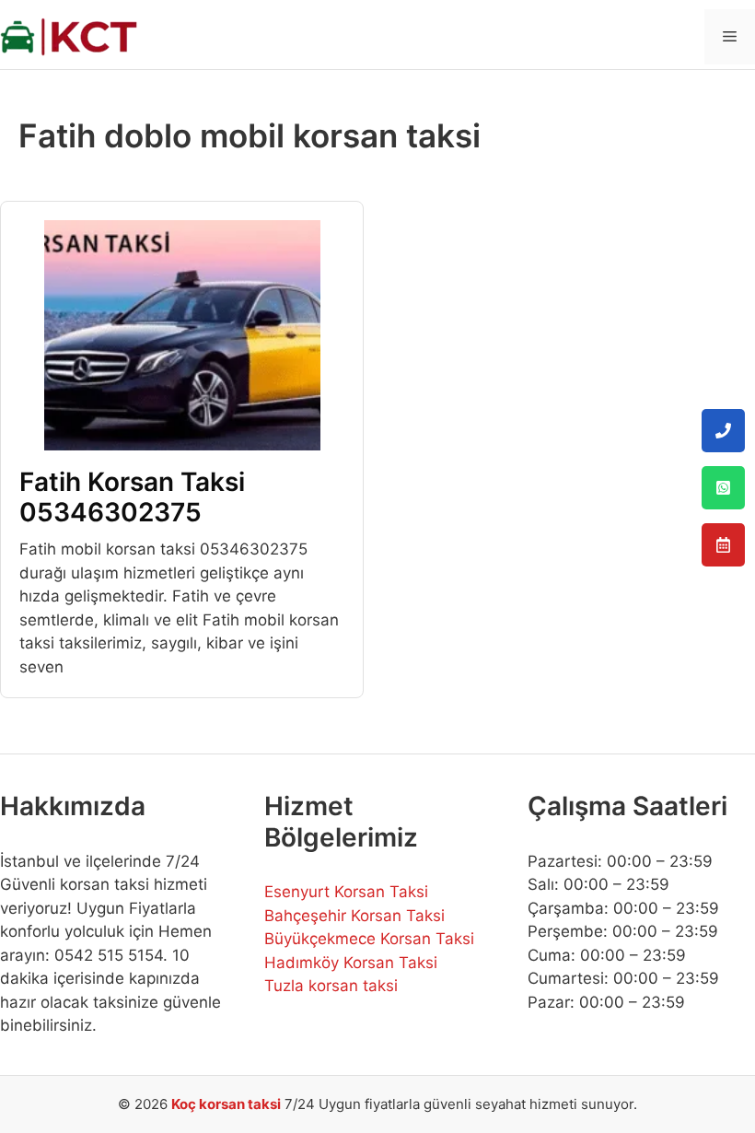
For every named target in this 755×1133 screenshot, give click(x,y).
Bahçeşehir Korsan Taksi (354, 915)
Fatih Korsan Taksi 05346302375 (132, 497)
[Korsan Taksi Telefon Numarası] (723, 430)
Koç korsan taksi (226, 1104)
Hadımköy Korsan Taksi (350, 962)
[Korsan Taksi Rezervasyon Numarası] (723, 544)
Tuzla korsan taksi (331, 985)
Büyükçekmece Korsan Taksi (369, 938)
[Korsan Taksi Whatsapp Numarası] (723, 487)
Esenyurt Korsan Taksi (346, 891)
